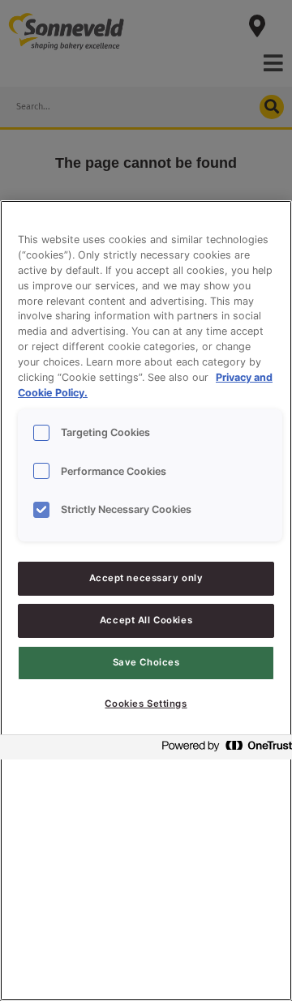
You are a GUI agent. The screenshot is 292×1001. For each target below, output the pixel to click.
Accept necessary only (146, 578)
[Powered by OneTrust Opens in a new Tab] (222, 749)
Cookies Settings (146, 703)
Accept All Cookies (146, 620)
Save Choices (146, 662)
